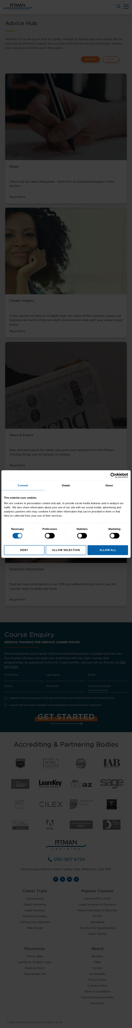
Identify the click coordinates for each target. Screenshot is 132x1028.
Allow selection (66, 549)
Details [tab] (66, 485)
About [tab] (109, 485)
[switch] (50, 536)
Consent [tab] (23, 485)
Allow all (108, 549)
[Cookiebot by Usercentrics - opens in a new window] (113, 475)
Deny (24, 549)
